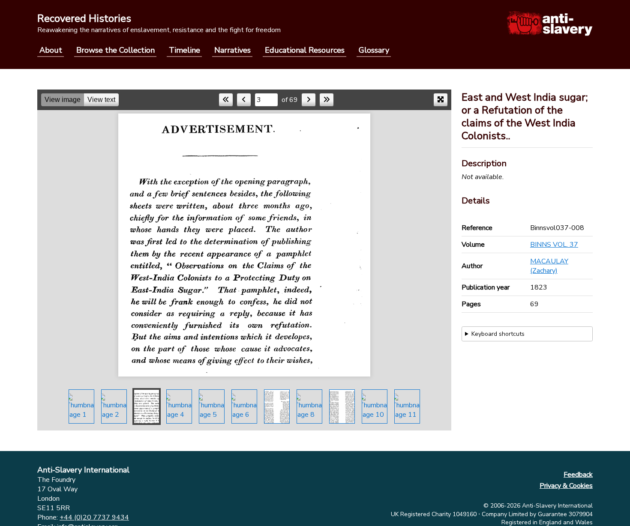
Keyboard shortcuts (498, 334)
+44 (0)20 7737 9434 (94, 517)
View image (63, 99)
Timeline (184, 50)
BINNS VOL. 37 (554, 244)
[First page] (226, 100)
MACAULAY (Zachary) (549, 266)
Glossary (374, 50)
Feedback (578, 474)
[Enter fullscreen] (440, 100)
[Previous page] (244, 100)
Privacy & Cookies (566, 485)
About (50, 50)
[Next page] (308, 100)
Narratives (232, 50)
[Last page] (326, 100)
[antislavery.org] (550, 23)
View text (101, 99)
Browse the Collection (115, 50)
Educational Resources (305, 50)
